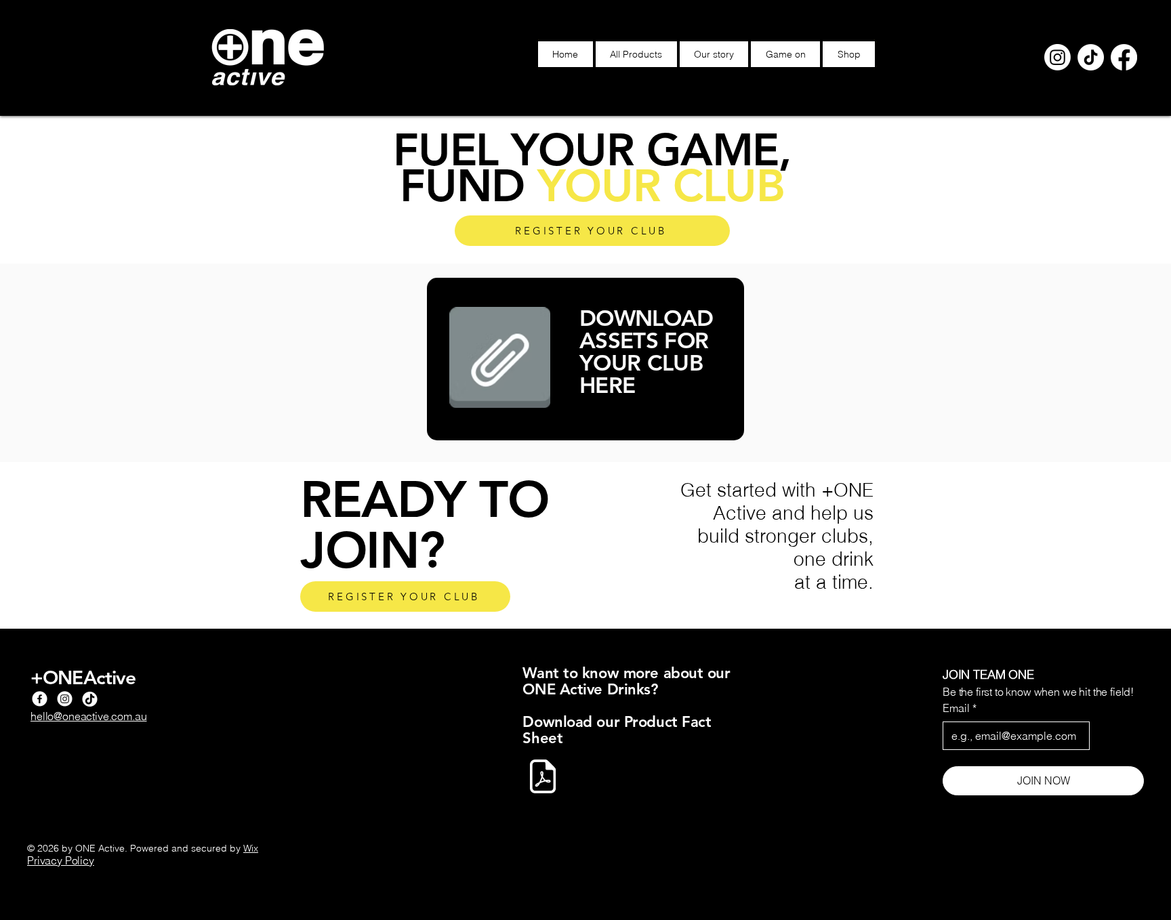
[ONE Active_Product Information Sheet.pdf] (542, 778)
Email (960, 708)
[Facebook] (1124, 57)
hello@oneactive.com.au (88, 716)
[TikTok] (1090, 57)
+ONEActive (83, 677)
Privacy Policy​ (60, 860)
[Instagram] (1057, 57)
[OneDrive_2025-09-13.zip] (499, 359)
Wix (250, 848)
